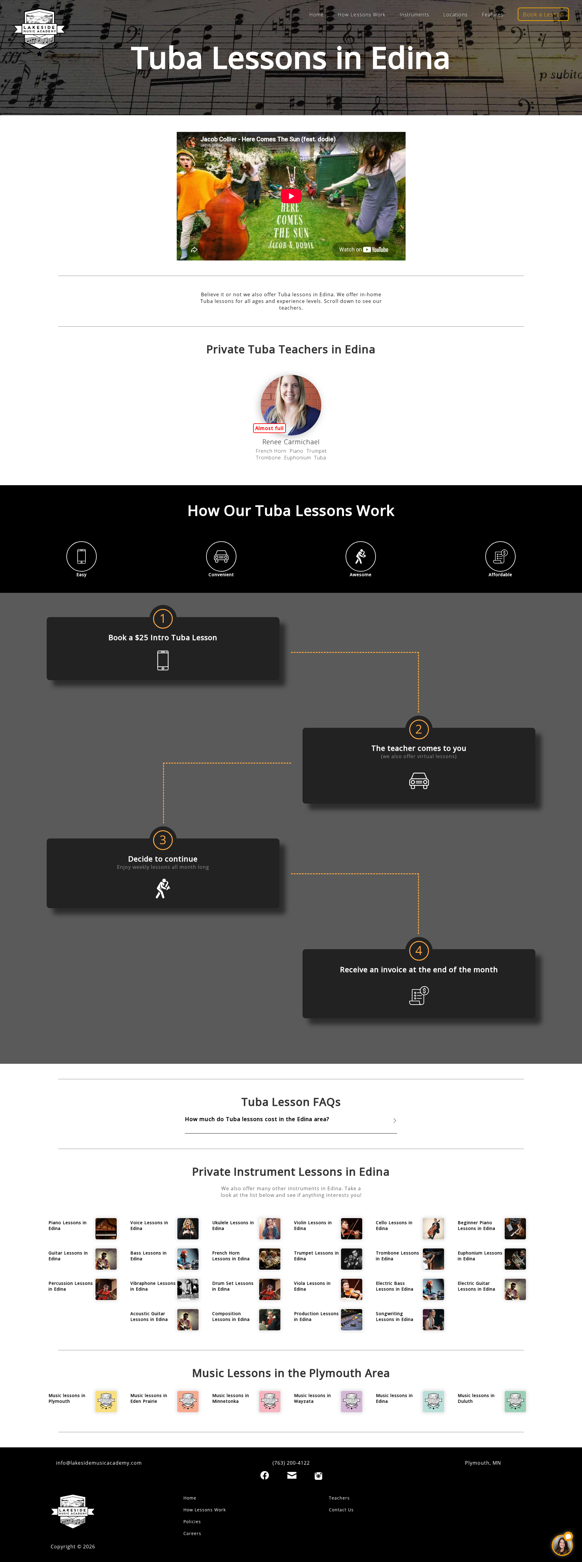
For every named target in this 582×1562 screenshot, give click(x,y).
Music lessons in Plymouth (66, 1398)
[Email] (291, 1475)
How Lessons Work (362, 14)
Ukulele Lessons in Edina (233, 1225)
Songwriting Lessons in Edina (394, 1316)
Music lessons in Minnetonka (230, 1398)
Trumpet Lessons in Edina (316, 1255)
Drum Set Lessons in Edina (233, 1286)
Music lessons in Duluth (476, 1398)
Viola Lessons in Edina (312, 1286)
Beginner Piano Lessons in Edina (476, 1225)
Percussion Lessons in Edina (70, 1286)
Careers (192, 1533)
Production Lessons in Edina (316, 1316)
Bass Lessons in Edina (148, 1255)
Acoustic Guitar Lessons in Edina (149, 1316)
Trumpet (316, 451)
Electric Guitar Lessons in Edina (476, 1286)
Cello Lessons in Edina (394, 1225)
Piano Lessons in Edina (67, 1225)
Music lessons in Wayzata (312, 1398)
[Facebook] (264, 1475)
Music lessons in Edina (394, 1398)
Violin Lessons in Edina (313, 1225)
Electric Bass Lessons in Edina (394, 1286)
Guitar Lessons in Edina (68, 1255)
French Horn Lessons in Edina (231, 1255)
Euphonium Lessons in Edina (480, 1255)
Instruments (414, 14)
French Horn (271, 451)
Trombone (268, 457)
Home (316, 14)
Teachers (339, 1498)
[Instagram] (318, 1476)
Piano (296, 451)
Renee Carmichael (291, 441)
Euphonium (297, 457)
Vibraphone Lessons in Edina (153, 1286)
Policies (192, 1521)
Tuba (320, 457)
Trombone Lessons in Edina (397, 1255)
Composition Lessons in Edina (231, 1316)
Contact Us (341, 1510)
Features (493, 14)
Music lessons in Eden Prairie (148, 1398)
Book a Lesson (543, 14)
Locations (455, 14)
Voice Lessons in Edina (149, 1225)
